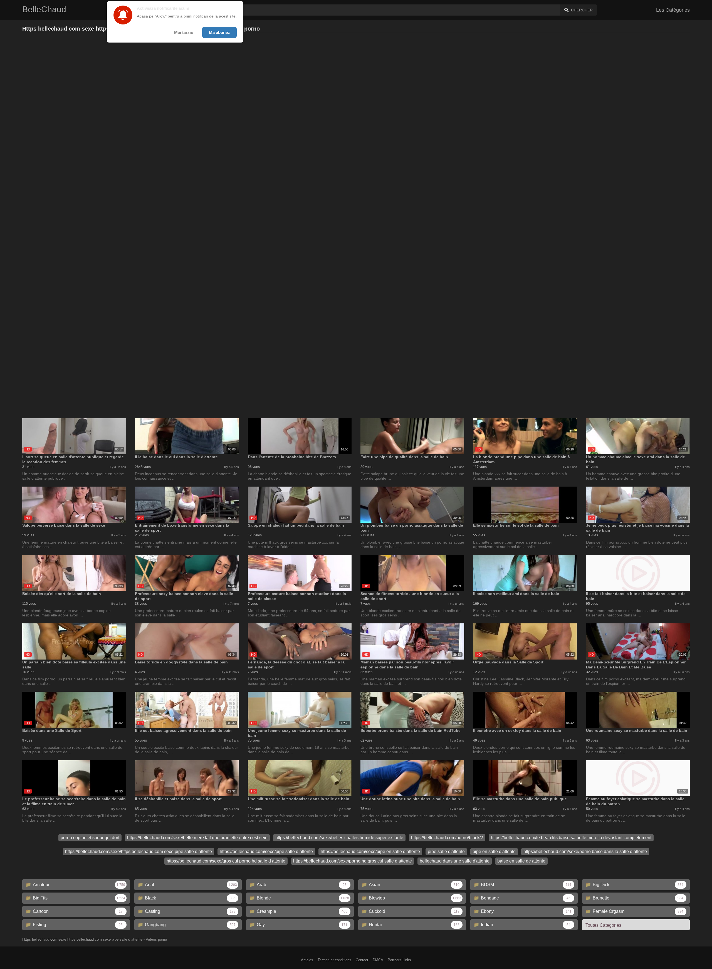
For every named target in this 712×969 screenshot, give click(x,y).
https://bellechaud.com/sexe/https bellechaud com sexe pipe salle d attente (138, 851)
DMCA (378, 960)
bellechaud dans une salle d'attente (455, 861)
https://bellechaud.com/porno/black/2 (447, 837)
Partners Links (399, 960)
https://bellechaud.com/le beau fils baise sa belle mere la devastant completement (571, 837)
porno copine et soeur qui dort (90, 837)
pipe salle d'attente (446, 851)
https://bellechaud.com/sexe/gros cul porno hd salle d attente (226, 861)
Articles (307, 960)
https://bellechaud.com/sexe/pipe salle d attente (266, 851)
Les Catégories (673, 10)
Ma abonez (219, 32)
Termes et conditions (334, 960)
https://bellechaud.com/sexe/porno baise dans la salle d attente (585, 851)
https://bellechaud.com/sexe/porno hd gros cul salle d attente (352, 861)
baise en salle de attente (521, 861)
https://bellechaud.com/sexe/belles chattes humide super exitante (339, 837)
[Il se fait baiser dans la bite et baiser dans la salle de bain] (638, 573)
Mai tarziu (183, 32)
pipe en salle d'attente (494, 851)
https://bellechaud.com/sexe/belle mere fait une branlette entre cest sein (197, 837)
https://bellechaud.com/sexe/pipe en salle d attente (370, 851)
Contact (362, 960)
